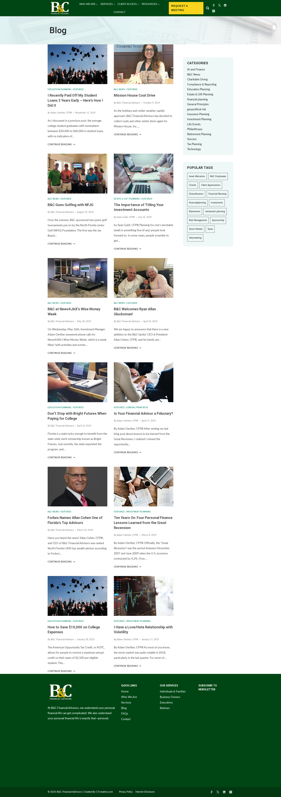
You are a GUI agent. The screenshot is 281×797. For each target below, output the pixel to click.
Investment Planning (138, 512)
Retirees (165, 708)
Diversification (196, 194)
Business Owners (170, 697)
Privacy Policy (126, 792)
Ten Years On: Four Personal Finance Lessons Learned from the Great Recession (143, 523)
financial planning (197, 99)
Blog (124, 708)
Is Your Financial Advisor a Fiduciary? (143, 413)
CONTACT (119, 12)
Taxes (210, 229)
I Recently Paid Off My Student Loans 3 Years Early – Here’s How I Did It (75, 100)
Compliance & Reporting (201, 84)
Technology (194, 149)
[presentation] (77, 64)
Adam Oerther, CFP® (61, 113)
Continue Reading (61, 144)
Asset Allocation (197, 176)
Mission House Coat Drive (134, 95)
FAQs (124, 713)
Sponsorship (218, 220)
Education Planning (59, 89)
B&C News (119, 89)
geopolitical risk (196, 109)
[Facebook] (213, 5)
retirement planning (215, 211)
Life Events (194, 124)
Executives (166, 702)
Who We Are (129, 697)
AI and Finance (196, 69)
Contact (126, 719)
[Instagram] (213, 11)
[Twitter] (219, 5)
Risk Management (198, 220)
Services (126, 702)
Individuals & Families (173, 691)
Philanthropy (194, 129)
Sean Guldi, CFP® (126, 217)
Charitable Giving (197, 79)
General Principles (137, 408)
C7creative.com (104, 792)
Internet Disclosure (144, 792)
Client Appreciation (210, 185)
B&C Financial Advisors (128, 103)
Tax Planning (194, 144)
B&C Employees (218, 176)
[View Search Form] (207, 8)
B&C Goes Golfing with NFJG (70, 205)
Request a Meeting (179, 8)
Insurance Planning (198, 114)
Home (125, 691)
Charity (192, 185)
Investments (217, 203)
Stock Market (195, 229)
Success (191, 139)
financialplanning (197, 203)
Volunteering (195, 238)
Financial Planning (217, 194)
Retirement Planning (199, 134)
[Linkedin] (225, 5)
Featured (78, 89)
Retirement (194, 211)
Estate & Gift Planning (127, 199)
